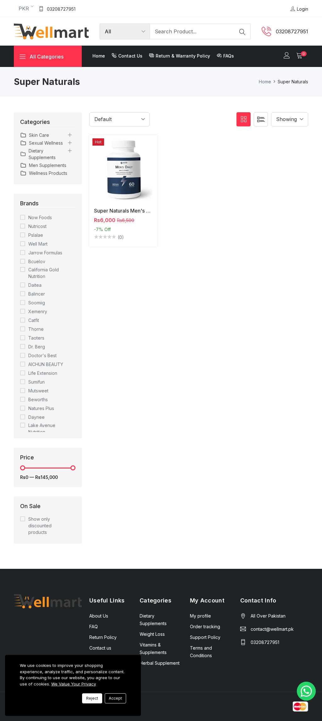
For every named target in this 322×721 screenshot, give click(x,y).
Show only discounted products (40, 525)
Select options (116, 174)
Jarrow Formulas (45, 252)
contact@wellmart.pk (272, 629)
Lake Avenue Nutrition (41, 429)
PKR (24, 8)
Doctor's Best (42, 355)
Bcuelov (36, 261)
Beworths (38, 399)
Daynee (36, 417)
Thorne (36, 329)
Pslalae (35, 235)
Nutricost (37, 226)
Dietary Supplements (42, 154)
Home (98, 55)
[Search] (242, 31)
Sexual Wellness (46, 143)
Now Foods (40, 217)
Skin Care (39, 135)
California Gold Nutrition (43, 273)
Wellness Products (48, 173)
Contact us (130, 55)
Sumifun (36, 382)
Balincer (36, 294)
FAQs (228, 55)
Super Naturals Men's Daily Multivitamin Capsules (152, 211)
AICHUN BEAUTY (45, 364)
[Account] (286, 56)
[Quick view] (130, 174)
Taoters (36, 338)
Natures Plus (41, 408)
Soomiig (36, 302)
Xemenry (37, 311)
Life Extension (42, 373)
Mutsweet (38, 390)
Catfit (33, 320)
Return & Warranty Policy (183, 55)
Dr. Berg (36, 346)
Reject (92, 698)
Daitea (35, 285)
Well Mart (37, 244)
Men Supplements (47, 165)
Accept (115, 698)
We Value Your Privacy (73, 683)
